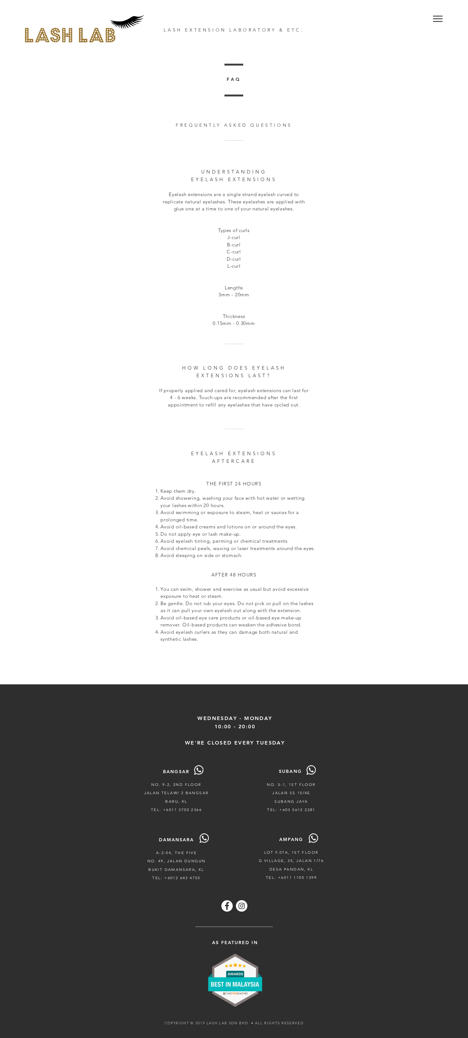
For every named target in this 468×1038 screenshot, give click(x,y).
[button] (438, 19)
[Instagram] (241, 906)
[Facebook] (227, 906)
